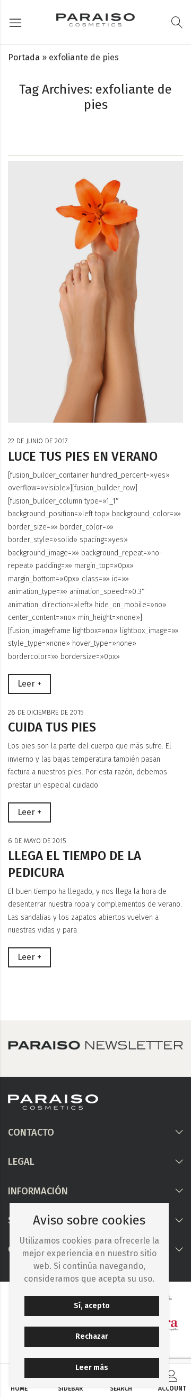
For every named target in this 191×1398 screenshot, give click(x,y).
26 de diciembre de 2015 (46, 712)
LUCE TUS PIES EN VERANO (83, 456)
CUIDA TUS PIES (52, 727)
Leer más (91, 1367)
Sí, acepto (92, 1305)
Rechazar (91, 1336)
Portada (24, 57)
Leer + (29, 684)
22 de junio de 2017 (38, 441)
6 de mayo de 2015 (37, 841)
